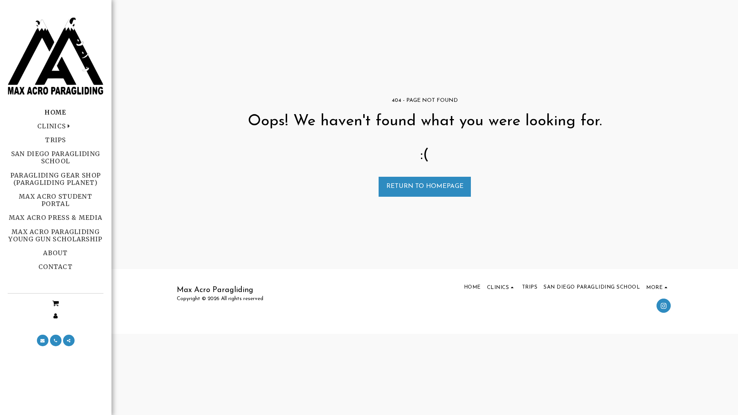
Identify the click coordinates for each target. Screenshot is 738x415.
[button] (56, 303)
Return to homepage (425, 186)
